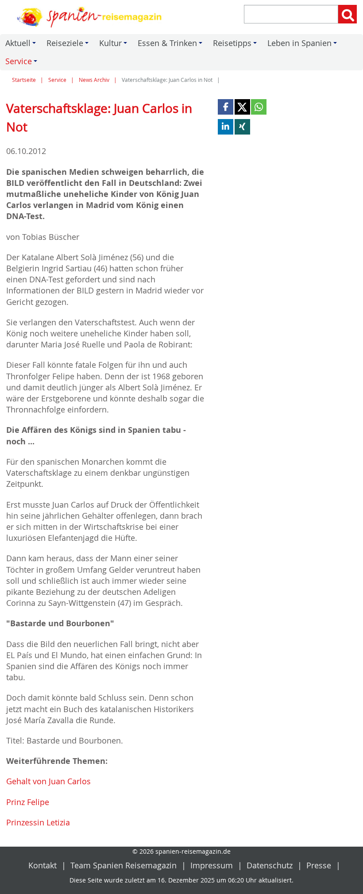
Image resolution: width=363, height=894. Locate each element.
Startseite (24, 80)
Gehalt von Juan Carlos (48, 781)
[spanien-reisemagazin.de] (90, 17)
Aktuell (22, 45)
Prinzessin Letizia (38, 822)
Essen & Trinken (171, 45)
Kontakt (42, 865)
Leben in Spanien (303, 45)
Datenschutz (270, 865)
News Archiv (94, 80)
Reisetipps (236, 45)
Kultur (114, 45)
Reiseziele (68, 45)
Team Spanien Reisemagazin (123, 865)
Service (22, 63)
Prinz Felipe (27, 802)
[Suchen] (347, 14)
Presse (318, 865)
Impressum (211, 865)
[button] (225, 107)
